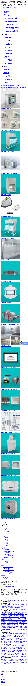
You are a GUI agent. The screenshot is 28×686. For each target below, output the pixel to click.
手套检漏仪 (3, 626)
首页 (2, 85)
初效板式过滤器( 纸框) (20, 656)
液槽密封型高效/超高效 (17, 647)
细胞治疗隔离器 (11, 606)
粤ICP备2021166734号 (10, 586)
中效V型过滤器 (12, 651)
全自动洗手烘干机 (10, 639)
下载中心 (6, 66)
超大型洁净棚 (6, 635)
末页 (4, 529)
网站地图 (16, 591)
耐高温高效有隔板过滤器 (14, 645)
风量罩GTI (4, 614)
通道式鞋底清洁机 (17, 633)
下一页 (5, 528)
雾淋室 (9, 614)
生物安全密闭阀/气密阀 (12, 623)
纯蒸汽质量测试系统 (13, 612)
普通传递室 (5, 638)
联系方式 (9, 76)
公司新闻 (9, 60)
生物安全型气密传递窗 (17, 618)
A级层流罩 (9, 626)
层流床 (14, 626)
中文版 (2, 7)
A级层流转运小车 (6, 618)
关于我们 (6, 34)
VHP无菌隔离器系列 (8, 557)
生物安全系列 (11, 87)
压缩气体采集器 (22, 615)
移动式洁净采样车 (18, 638)
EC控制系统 (18, 660)
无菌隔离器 (24, 606)
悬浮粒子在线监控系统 (16, 621)
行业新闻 (9, 63)
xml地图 (14, 7)
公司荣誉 (9, 41)
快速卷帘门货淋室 (19, 639)
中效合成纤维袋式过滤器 (17, 653)
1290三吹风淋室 (9, 642)
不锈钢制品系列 (18, 635)
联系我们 (6, 73)
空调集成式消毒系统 (6, 608)
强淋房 (13, 614)
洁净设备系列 (4, 87)
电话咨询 (3, 679)
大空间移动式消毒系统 (9, 609)
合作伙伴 (9, 53)
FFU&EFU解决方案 (12, 31)
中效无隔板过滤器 (21, 651)
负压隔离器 (18, 606)
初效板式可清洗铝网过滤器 (13, 654)
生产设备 (9, 47)
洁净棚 (12, 635)
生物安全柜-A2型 (8, 629)
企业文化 (9, 44)
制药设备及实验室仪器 (20, 87)
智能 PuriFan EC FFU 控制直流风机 (9, 659)
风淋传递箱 (11, 638)
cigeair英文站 (8, 7)
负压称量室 (6, 624)
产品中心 (6, 15)
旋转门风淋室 (19, 641)
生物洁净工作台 (5, 617)
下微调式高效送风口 (22, 620)
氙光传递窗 (3, 605)
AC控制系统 (20, 662)
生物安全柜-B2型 (20, 626)
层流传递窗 (9, 627)
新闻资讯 (6, 57)
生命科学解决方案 (11, 18)
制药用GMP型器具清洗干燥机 (14, 605)
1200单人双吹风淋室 (19, 642)
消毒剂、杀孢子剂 (17, 629)
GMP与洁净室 (4, 645)
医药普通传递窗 (14, 615)
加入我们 (9, 79)
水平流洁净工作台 (13, 636)
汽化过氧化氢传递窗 (20, 609)
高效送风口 (6, 636)
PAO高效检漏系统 (19, 614)
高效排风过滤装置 (5, 621)
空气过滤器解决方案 (12, 28)
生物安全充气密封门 (14, 617)
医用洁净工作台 (5, 633)
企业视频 (9, 50)
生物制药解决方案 (11, 21)
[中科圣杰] (1, 8)
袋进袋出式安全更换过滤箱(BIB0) (17, 624)
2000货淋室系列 (12, 641)
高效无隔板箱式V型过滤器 (15, 648)
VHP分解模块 (4, 612)
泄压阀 (10, 633)
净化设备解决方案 (11, 24)
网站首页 (6, 12)
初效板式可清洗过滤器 (9, 656)
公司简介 (9, 37)
